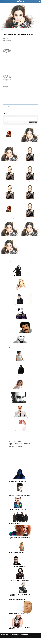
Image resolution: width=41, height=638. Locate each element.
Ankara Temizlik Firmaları (24, 634)
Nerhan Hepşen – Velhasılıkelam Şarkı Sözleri (19, 431)
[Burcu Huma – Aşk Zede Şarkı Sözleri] (20, 355)
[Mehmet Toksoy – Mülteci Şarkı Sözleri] (20, 502)
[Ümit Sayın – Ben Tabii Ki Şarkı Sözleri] (20, 341)
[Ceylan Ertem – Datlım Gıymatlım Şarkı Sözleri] (10, 210)
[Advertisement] (20, 62)
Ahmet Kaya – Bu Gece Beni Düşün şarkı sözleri (20, 403)
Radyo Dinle (17, 634)
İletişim (13, 634)
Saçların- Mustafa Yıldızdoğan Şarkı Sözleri (19, 613)
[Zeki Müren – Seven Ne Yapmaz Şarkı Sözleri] (20, 488)
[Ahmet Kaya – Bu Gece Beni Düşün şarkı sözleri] (20, 397)
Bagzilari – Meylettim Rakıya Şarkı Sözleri (18, 319)
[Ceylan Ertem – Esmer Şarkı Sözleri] (30, 229)
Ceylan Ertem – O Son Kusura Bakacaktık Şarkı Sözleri (28, 162)
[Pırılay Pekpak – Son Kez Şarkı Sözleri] (20, 474)
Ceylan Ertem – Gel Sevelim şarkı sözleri (9, 255)
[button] (1, 1)
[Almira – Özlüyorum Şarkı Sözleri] (20, 545)
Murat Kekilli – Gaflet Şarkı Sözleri (15, 441)
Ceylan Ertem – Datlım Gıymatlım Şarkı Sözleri (9, 218)
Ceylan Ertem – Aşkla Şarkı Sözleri (9, 143)
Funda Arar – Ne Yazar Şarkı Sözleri (17, 389)
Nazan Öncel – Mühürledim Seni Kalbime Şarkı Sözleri (19, 538)
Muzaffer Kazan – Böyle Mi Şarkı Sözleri (18, 375)
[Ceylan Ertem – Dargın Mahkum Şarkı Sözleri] (30, 135)
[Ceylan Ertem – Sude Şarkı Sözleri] (10, 229)
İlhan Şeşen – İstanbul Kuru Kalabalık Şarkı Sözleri (19, 305)
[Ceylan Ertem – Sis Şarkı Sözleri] (10, 192)
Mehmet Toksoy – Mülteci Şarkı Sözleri (18, 509)
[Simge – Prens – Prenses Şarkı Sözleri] (20, 284)
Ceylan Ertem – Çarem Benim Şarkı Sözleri (10, 162)
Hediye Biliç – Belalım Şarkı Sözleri (17, 599)
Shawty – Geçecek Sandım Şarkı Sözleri (16, 439)
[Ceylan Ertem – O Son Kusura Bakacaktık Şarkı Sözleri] (30, 154)
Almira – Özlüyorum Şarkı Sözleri (16, 552)
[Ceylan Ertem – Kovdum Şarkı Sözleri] (30, 192)
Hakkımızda (3, 634)
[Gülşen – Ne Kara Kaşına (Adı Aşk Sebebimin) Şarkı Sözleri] (20, 621)
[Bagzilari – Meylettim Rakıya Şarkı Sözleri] (20, 313)
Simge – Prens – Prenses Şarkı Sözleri (17, 291)
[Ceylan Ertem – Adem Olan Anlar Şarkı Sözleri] (10, 173)
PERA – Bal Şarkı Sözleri (14, 523)
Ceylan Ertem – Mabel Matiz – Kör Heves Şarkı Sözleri (29, 218)
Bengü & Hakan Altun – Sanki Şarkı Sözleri (19, 580)
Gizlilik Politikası (8, 634)
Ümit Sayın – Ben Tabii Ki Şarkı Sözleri (18, 347)
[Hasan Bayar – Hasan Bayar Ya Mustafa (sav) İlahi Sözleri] (20, 587)
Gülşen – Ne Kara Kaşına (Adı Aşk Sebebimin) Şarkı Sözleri (19, 628)
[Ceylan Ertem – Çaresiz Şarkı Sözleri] (30, 173)
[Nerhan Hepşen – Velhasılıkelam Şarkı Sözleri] (20, 425)
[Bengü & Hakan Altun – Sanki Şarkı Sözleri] (20, 573)
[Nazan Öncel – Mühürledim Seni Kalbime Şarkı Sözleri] (20, 530)
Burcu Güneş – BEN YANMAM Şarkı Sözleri (16, 437)
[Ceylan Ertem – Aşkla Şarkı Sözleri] (10, 135)
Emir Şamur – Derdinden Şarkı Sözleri (17, 566)
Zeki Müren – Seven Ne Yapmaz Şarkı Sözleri (19, 495)
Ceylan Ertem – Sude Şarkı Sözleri (9, 237)
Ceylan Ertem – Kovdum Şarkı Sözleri (30, 200)
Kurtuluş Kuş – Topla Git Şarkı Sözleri (15, 446)
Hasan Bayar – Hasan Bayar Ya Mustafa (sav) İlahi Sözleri (19, 595)
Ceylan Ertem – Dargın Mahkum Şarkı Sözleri (29, 143)
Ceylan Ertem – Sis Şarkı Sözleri (9, 200)
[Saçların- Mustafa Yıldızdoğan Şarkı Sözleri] (20, 607)
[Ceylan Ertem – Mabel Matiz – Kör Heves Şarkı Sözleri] (30, 210)
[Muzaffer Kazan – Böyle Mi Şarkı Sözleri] (20, 369)
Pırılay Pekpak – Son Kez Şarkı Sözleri (17, 481)
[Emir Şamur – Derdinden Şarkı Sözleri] (20, 559)
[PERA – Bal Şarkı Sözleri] (20, 516)
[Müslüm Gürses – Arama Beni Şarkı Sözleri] (20, 327)
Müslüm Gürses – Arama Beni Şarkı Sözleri (19, 333)
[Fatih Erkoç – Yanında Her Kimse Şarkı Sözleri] (20, 270)
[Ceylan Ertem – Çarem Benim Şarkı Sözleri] (10, 154)
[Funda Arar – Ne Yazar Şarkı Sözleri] (20, 383)
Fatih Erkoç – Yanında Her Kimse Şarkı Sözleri (19, 276)
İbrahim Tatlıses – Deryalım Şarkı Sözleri (18, 417)
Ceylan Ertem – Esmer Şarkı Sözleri (30, 237)
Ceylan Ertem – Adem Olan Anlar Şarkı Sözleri (9, 181)
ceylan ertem (5, 106)
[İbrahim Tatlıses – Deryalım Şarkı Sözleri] (20, 411)
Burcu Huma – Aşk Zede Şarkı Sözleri (17, 361)
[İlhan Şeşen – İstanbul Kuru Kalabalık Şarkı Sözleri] (20, 298)
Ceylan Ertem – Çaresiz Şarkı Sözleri (30, 181)
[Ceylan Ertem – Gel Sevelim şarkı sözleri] (10, 247)
